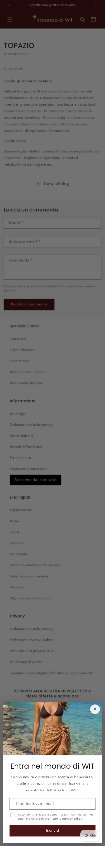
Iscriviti (52, 830)
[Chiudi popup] (95, 709)
